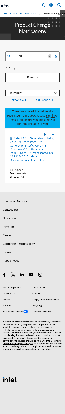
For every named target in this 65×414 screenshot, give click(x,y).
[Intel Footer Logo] (10, 379)
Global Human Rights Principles (18, 343)
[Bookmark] (46, 135)
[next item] (62, 13)
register (14, 120)
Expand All (19, 100)
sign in (50, 115)
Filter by (32, 77)
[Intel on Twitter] (13, 275)
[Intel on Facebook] (4, 275)
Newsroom (10, 218)
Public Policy (11, 261)
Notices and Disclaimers (28, 335)
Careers (8, 235)
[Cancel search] (49, 56)
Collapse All (44, 100)
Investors (8, 227)
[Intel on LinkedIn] (22, 275)
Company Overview (15, 201)
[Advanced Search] (55, 56)
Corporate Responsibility (19, 244)
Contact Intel (11, 210)
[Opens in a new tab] (37, 134)
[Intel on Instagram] (40, 275)
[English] (51, 5)
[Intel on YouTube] (31, 275)
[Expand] (52, 134)
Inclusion (8, 252)
